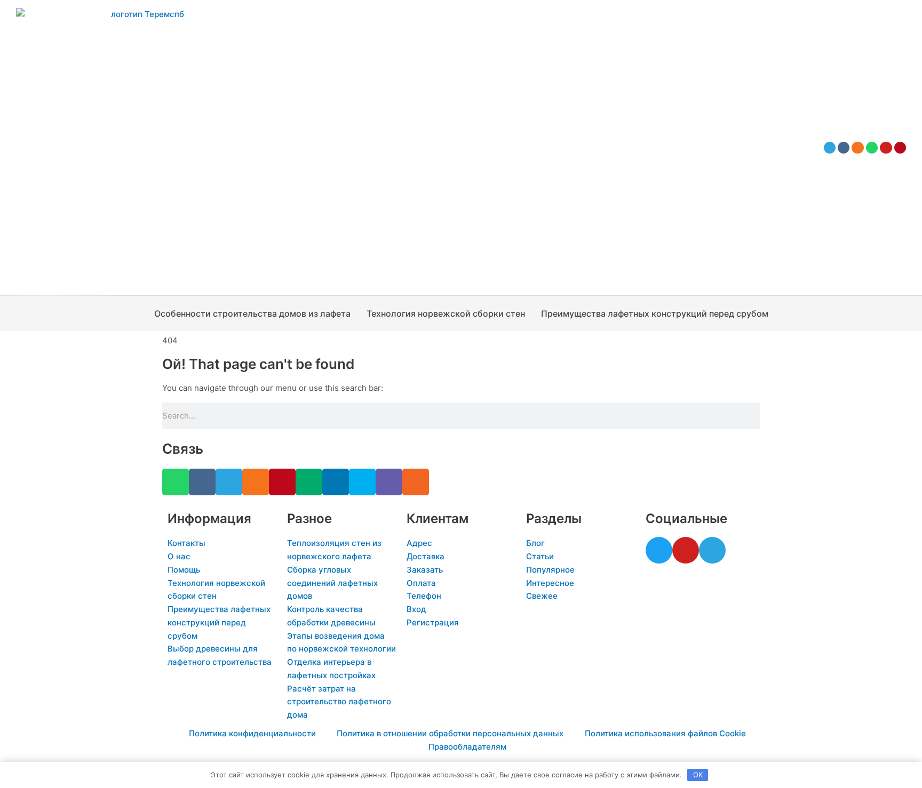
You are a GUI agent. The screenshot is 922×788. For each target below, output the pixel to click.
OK (698, 774)
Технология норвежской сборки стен (446, 313)
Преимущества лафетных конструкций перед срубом (654, 313)
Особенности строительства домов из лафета (252, 313)
